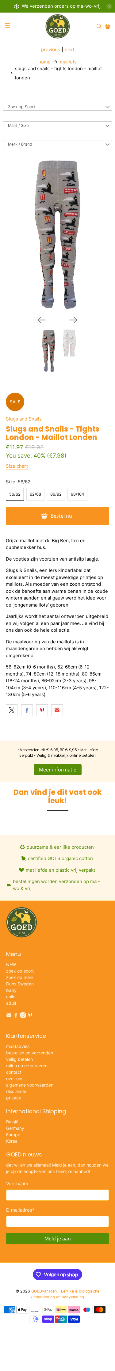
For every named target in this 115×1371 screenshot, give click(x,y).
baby (11, 990)
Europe (13, 1134)
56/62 (15, 494)
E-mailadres (20, 1210)
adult (11, 1003)
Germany (15, 1128)
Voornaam (17, 1183)
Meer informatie (57, 769)
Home (44, 61)
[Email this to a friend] (57, 710)
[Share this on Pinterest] (42, 710)
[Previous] (41, 320)
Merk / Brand (20, 144)
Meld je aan (57, 1238)
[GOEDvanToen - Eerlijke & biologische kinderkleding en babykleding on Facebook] (16, 1016)
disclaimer (16, 1091)
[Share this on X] (11, 710)
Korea (11, 1141)
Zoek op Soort (21, 106)
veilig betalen (19, 1059)
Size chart (17, 466)
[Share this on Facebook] (27, 710)
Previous (50, 49)
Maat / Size (18, 125)
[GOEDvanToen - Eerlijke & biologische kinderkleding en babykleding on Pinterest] (30, 1016)
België (12, 1121)
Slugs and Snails (24, 419)
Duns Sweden (20, 983)
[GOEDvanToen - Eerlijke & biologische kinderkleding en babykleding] (57, 26)
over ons (14, 1078)
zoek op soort (20, 970)
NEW (11, 964)
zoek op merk (20, 977)
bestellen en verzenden (29, 1052)
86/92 (56, 494)
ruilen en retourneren (27, 1065)
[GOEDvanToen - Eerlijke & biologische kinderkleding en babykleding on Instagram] (23, 1016)
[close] (109, 6)
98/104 (77, 494)
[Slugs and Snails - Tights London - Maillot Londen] (57, 234)
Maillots (68, 61)
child (11, 996)
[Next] (73, 320)
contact (13, 1072)
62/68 (35, 494)
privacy (13, 1097)
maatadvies (17, 1046)
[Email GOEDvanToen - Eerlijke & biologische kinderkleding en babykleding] (9, 1016)
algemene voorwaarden (29, 1084)
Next (69, 49)
